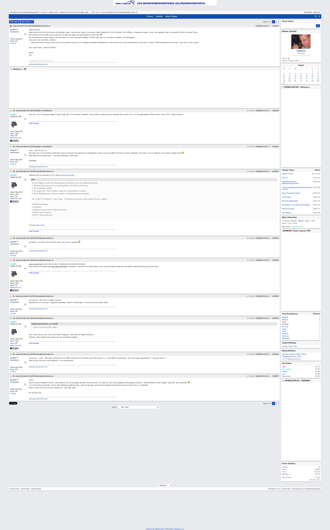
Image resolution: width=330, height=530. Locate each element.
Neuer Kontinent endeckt (291, 193)
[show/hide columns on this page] (319, 16)
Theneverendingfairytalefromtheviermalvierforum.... (297, 188)
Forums (43, 12)
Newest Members (289, 351)
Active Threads (171, 16)
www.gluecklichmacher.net (38, 64)
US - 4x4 (96, 12)
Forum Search (287, 21)
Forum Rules (25, 489)
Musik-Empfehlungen (290, 201)
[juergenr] (17, 128)
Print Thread (14, 22)
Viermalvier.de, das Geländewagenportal (24, 12)
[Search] (316, 16)
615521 (276, 171)
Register (309, 12)
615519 (276, 111)
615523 (276, 260)
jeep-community (68, 175)
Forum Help (286, 489)
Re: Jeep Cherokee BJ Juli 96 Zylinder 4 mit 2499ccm (32, 111)
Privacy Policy (15, 489)
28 (288, 58)
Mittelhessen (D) (16, 138)
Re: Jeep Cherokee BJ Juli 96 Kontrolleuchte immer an (33, 171)
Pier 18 (284, 178)
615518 (276, 26)
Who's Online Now (289, 217)
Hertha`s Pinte (287, 174)
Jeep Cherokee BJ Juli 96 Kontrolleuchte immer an (31, 26)
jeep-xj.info (40, 225)
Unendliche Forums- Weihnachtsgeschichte (290, 182)
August (301, 65)
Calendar (159, 16)
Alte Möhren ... (287, 213)
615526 (276, 354)
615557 (276, 376)
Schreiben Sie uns (274, 489)
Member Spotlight (289, 31)
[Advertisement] (87, 89)
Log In (317, 12)
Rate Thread (26, 22)
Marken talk (53, 12)
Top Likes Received (290, 314)
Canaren (13, 43)
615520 (276, 147)
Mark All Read (36, 489)
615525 (276, 318)
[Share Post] (269, 26)
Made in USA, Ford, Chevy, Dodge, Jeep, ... (75, 12)
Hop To (114, 407)
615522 (276, 238)
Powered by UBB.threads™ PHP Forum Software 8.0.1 (165, 529)
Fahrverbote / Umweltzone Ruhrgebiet (296, 205)
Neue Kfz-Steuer (288, 209)
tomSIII (251, 111)
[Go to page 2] (278, 21)
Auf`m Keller (286, 197)
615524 (276, 296)
